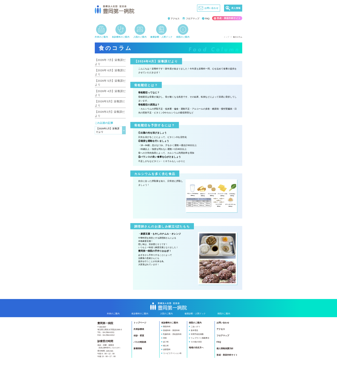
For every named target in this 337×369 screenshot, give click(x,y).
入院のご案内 (166, 313)
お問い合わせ (223, 323)
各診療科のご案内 (139, 313)
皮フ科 (166, 342)
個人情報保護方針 (225, 348)
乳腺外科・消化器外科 (172, 334)
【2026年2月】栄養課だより (110, 113)
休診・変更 (139, 335)
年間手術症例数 (197, 334)
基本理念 (194, 330)
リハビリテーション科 (172, 353)
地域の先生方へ (196, 347)
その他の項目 (196, 342)
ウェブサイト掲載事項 (200, 338)
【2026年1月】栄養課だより (107, 130)
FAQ (207, 18)
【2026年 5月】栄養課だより (110, 82)
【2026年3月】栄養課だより (110, 103)
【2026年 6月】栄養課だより (110, 72)
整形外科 (166, 326)
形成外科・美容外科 (171, 330)
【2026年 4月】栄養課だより (110, 93)
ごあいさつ (195, 326)
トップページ (140, 323)
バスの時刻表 (140, 342)
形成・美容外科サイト (229, 18)
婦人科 (166, 346)
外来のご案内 (113, 313)
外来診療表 (139, 329)
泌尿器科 (166, 349)
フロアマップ (192, 18)
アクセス (175, 18)
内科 (165, 338)
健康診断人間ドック (195, 313)
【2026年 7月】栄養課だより (110, 61)
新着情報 (138, 348)
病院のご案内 (223, 313)
